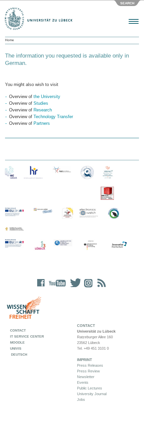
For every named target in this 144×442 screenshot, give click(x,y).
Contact (18, 330)
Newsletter (85, 377)
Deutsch (18, 354)
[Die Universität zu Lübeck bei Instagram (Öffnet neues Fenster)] (87, 287)
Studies (40, 103)
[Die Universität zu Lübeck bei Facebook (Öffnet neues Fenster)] (41, 287)
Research (42, 109)
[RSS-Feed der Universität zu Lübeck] (100, 287)
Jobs (81, 399)
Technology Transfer (53, 116)
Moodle (17, 342)
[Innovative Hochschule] (119, 245)
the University (46, 96)
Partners (41, 123)
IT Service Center (27, 336)
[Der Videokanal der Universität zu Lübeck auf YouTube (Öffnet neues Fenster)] (56, 287)
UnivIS (15, 348)
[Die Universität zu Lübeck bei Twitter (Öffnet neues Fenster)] (73, 287)
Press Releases (90, 365)
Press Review (88, 371)
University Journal (91, 394)
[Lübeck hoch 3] (40, 245)
